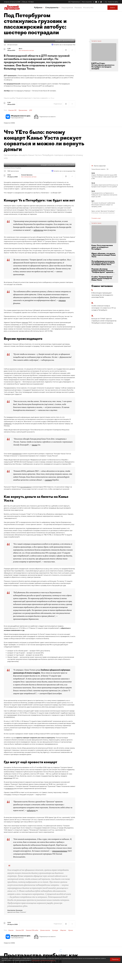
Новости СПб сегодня (32, 930)
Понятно (115, 959)
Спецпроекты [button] (52, 7)
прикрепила (16, 454)
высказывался (25, 487)
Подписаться (75, 2)
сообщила (7, 423)
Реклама (78, 8)
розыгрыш (41, 239)
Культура (55, 930)
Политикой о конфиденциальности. (43, 960)
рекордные (8, 778)
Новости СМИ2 (9, 123)
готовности (9, 788)
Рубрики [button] (38, 7)
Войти (112, 7)
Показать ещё (96, 218)
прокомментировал (59, 851)
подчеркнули (38, 230)
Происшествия (23, 110)
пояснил (25, 322)
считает (48, 480)
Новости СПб (12, 110)
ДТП (30, 110)
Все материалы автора (26, 50)
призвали (62, 300)
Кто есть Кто (88, 8)
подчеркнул (31, 810)
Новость (10, 930)
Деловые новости (45, 930)
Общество (63, 930)
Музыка (70, 930)
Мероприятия (67, 8)
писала (34, 444)
